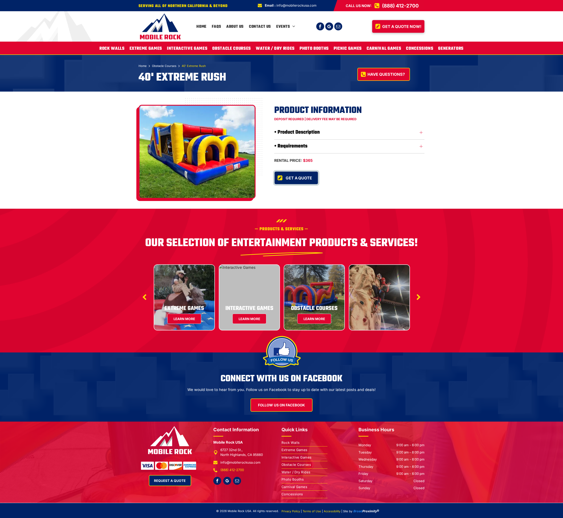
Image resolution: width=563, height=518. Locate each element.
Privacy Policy (291, 511)
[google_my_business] (329, 26)
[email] (338, 26)
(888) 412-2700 (232, 470)
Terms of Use (312, 511)
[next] (418, 297)
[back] (144, 297)
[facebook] (320, 26)
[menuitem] (201, 27)
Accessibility (332, 511)
